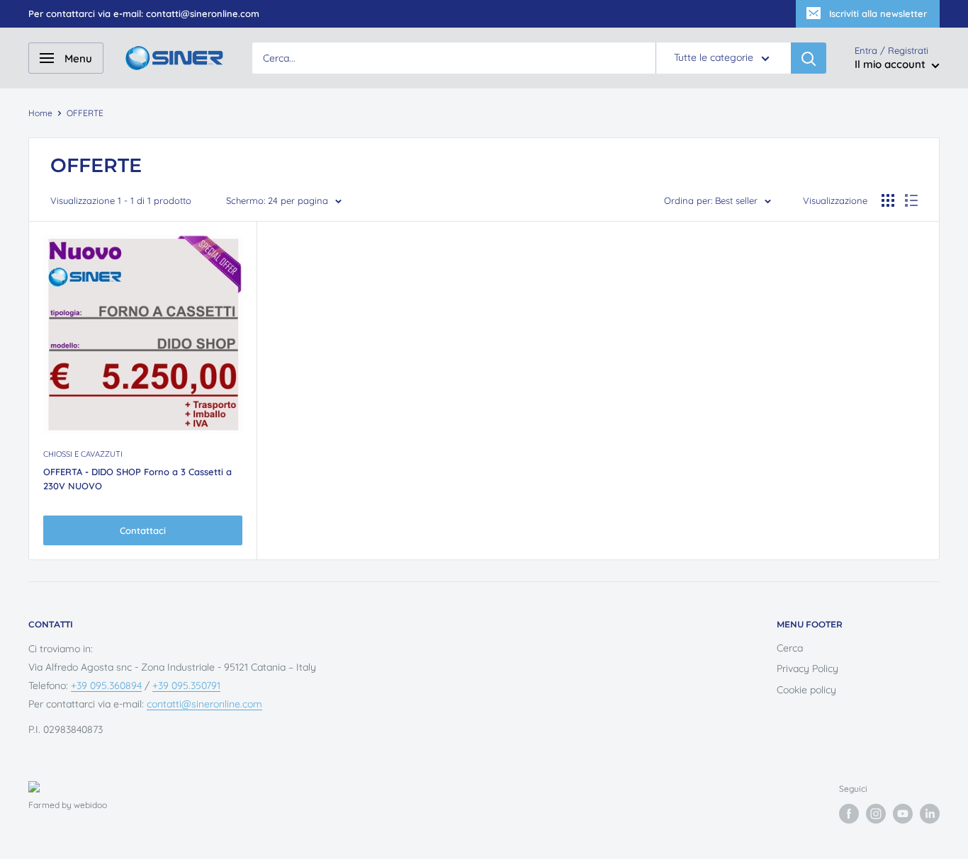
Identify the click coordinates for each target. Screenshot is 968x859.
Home (40, 113)
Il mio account (891, 65)
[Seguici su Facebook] (849, 814)
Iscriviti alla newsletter (878, 13)
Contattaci (143, 530)
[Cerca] (808, 58)
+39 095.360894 (106, 685)
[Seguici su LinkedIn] (930, 814)
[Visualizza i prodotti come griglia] (888, 200)
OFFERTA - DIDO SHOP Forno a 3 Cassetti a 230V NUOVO (137, 478)
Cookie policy (806, 689)
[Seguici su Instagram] (876, 814)
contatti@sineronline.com (204, 704)
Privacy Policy (807, 668)
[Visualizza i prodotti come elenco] (911, 200)
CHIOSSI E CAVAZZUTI (83, 454)
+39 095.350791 (186, 685)
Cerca (790, 648)
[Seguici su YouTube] (903, 814)
